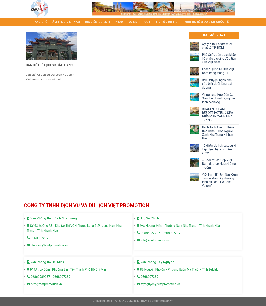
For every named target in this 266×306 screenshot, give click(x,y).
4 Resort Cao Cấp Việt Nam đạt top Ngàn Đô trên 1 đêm (219, 163)
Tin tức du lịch (167, 22)
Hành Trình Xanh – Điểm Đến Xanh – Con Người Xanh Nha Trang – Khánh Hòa (218, 132)
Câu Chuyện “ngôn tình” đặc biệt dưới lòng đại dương (217, 83)
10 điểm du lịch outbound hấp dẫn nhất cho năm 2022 (219, 149)
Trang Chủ (39, 22)
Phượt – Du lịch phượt (133, 22)
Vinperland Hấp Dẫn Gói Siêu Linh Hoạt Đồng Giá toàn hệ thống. (218, 98)
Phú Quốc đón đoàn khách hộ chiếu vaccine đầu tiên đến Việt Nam (219, 58)
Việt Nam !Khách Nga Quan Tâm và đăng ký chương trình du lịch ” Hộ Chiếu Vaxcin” (220, 180)
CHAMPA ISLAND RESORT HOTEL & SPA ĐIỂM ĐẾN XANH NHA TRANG (217, 114)
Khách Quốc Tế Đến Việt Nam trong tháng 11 (218, 71)
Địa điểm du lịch (97, 22)
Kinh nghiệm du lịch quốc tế (206, 22)
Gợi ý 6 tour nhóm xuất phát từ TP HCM (217, 45)
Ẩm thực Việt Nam (66, 22)
